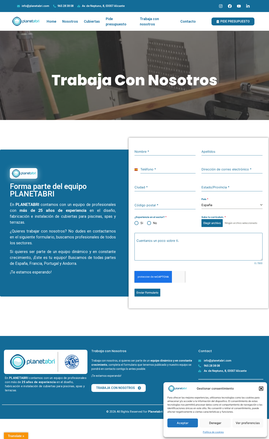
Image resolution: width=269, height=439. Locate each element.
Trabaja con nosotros (149, 21)
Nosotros (70, 21)
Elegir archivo (212, 223)
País (204, 199)
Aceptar (182, 423)
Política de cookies (213, 432)
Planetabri (155, 411)
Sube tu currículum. (213, 217)
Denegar (215, 423)
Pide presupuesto (116, 21)
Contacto (188, 21)
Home (51, 21)
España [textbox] (206, 205)
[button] (261, 389)
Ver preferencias (248, 423)
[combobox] (232, 205)
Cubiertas (92, 21)
